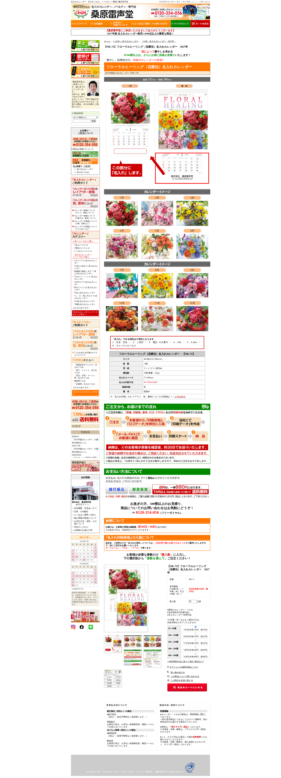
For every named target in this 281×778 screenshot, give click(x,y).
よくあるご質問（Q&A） (85, 515)
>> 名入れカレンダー (83, 169)
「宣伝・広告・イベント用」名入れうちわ (84, 376)
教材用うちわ (80, 381)
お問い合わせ (204, 2)
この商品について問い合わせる (185, 676)
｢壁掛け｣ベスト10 (82, 248)
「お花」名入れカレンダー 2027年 (158, 41)
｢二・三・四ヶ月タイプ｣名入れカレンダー (85, 297)
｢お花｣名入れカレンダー (84, 301)
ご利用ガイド (84, 181)
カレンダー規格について (84, 211)
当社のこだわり (81, 527)
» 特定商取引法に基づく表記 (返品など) (185, 661)
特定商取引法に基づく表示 (169, 2)
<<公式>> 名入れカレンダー (126, 41)
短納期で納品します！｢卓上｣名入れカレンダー (85, 272)
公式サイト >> (83, 504)
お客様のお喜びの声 (83, 530)
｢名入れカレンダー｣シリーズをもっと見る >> (85, 313)
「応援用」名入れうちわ (84, 384)
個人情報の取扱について (85, 518)
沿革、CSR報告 (81, 512)
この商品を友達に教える (182, 680)
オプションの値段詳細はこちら (183, 667)
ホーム (107, 41)
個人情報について (190, 2)
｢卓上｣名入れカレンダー (84, 293)
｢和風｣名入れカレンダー (84, 304)
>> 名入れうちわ (81, 172)
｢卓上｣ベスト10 (81, 245)
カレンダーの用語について (85, 222)
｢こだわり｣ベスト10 (83, 251)
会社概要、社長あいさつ (85, 508)
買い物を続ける (178, 672)
